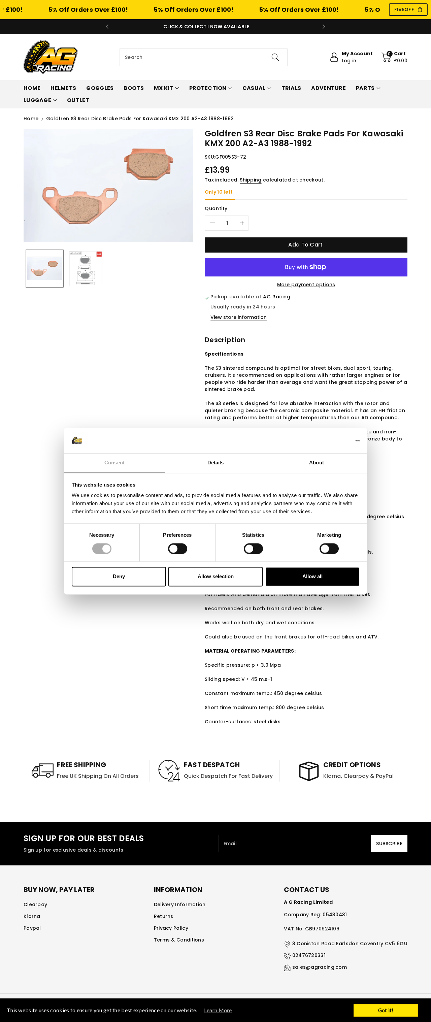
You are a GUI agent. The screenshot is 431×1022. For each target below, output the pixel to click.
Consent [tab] (114, 463)
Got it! (386, 1010)
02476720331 (309, 955)
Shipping (250, 179)
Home (31, 118)
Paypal (32, 928)
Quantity (216, 208)
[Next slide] (324, 26)
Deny (119, 577)
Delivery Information (180, 904)
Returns (163, 916)
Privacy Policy (171, 928)
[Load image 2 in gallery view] (85, 268)
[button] (395, 57)
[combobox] (203, 57)
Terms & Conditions (179, 939)
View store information (238, 317)
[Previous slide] (107, 26)
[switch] (177, 548)
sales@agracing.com (319, 967)
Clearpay (35, 904)
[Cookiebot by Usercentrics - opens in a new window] (330, 440)
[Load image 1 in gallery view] (44, 268)
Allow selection (216, 577)
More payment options (306, 284)
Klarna (32, 916)
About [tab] (316, 463)
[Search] (275, 57)
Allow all (312, 577)
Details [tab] (215, 463)
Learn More (218, 1010)
